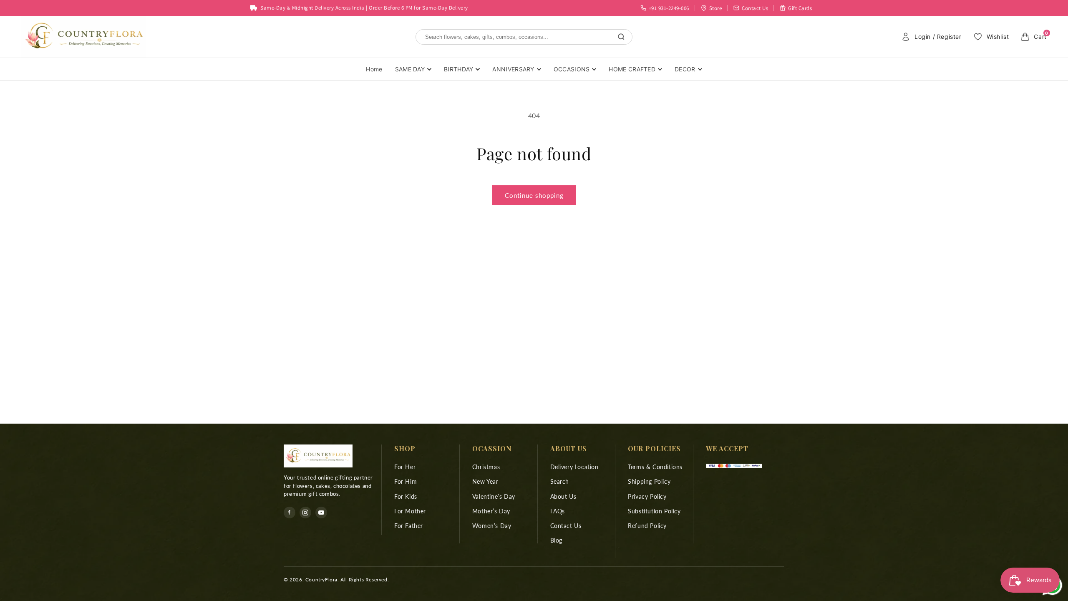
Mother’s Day (491, 511)
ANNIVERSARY (513, 69)
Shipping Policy (649, 481)
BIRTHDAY (458, 69)
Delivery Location (574, 466)
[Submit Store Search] (621, 36)
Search (559, 481)
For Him (405, 481)
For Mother (410, 511)
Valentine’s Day (493, 496)
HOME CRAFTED (632, 69)
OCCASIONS (572, 69)
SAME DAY (410, 69)
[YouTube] (321, 512)
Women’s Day (491, 525)
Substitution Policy (654, 511)
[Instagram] (305, 512)
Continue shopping (534, 195)
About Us (563, 496)
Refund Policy (647, 525)
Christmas (486, 466)
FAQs (557, 511)
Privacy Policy (647, 496)
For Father (408, 525)
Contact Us (566, 525)
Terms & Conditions (655, 466)
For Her (405, 466)
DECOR (685, 69)
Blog (556, 540)
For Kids (405, 496)
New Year (485, 481)
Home (374, 69)
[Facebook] (289, 512)
